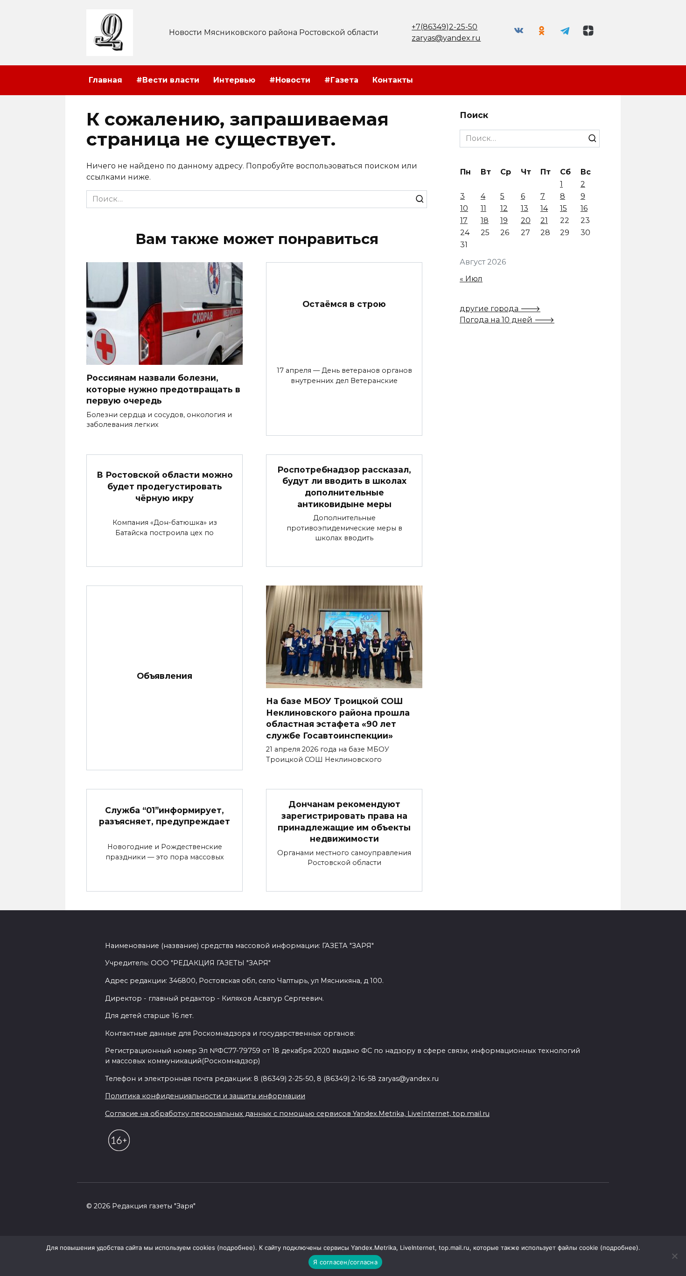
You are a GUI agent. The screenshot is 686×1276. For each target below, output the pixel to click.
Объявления (164, 676)
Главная (105, 80)
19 (504, 220)
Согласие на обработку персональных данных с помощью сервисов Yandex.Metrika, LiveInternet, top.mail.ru (297, 1113)
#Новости (289, 80)
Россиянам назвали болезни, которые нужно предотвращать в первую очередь (163, 389)
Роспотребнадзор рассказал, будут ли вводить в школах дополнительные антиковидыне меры (344, 487)
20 (526, 220)
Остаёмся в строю (344, 303)
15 (563, 208)
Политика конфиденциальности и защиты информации (205, 1096)
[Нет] (674, 1256)
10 (464, 208)
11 (483, 208)
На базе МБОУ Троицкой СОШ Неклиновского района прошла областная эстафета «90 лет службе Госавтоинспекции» (338, 718)
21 (544, 220)
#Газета (341, 80)
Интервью (234, 80)
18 (485, 220)
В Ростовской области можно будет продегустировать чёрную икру (165, 486)
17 (464, 220)
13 (524, 208)
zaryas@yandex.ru (446, 38)
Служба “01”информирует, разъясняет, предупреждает (164, 815)
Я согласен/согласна (345, 1262)
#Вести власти (167, 80)
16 (584, 208)
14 (544, 208)
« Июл (471, 278)
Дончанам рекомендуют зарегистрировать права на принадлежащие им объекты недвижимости (344, 821)
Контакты (392, 80)
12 (504, 208)
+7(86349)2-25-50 (444, 26)
